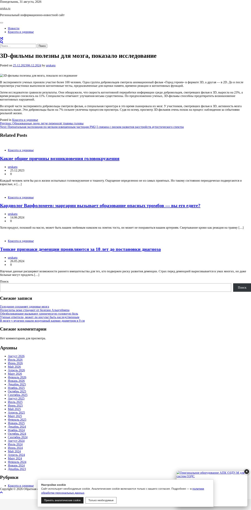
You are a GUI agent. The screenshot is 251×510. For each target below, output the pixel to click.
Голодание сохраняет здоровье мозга (24, 306)
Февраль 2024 (17, 462)
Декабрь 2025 (17, 384)
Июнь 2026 (15, 363)
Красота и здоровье (21, 32)
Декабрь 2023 (17, 469)
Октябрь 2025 (17, 391)
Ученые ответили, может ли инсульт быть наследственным (39, 317)
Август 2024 (16, 440)
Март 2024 (15, 458)
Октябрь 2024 (17, 433)
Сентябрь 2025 (17, 395)
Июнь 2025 (15, 405)
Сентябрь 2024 (17, 437)
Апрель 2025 (16, 412)
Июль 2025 (15, 402)
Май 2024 (14, 451)
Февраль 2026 (17, 377)
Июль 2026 (15, 359)
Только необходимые (101, 500)
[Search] (1, 42)
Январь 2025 (16, 423)
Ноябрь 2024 (16, 430)
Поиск (4, 281)
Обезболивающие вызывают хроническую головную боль (39, 313)
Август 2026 (16, 356)
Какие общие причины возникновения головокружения (59, 158)
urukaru (50, 65)
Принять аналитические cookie (62, 500)
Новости (13, 28)
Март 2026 (15, 373)
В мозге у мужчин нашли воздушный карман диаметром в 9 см (42, 320)
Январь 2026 (16, 380)
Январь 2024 (16, 465)
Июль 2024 (15, 444)
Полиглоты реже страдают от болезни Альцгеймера (34, 310)
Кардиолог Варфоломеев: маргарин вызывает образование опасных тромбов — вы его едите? (100, 205)
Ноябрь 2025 (16, 388)
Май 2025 (14, 409)
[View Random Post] (1, 38)
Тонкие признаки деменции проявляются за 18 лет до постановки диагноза (80, 249)
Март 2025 (15, 416)
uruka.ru (5, 8)
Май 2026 (14, 366)
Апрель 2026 (16, 370)
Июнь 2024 (15, 447)
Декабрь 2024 (17, 426)
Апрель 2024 (16, 455)
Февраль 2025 (17, 419)
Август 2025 (16, 398)
